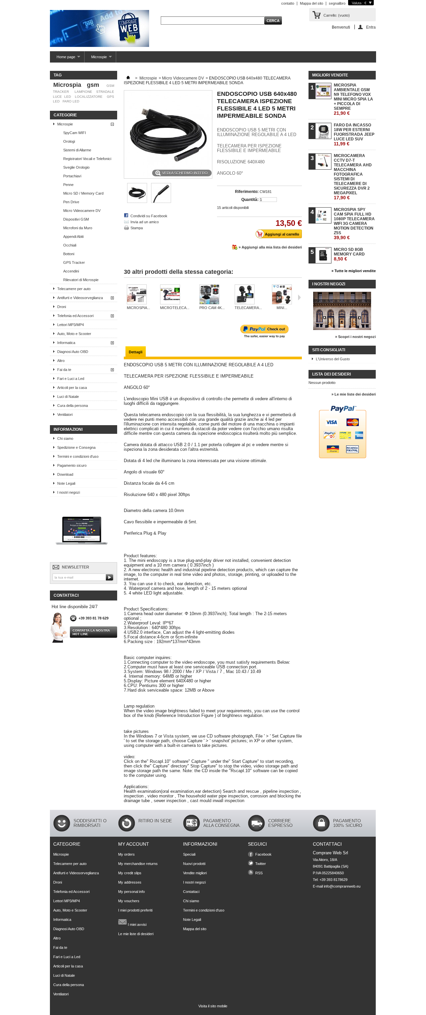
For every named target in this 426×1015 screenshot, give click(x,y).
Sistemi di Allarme (77, 150)
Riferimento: (247, 191)
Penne (68, 185)
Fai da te (64, 370)
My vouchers (128, 901)
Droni (61, 307)
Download (65, 474)
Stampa (136, 228)
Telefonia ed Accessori (75, 316)
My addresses (129, 882)
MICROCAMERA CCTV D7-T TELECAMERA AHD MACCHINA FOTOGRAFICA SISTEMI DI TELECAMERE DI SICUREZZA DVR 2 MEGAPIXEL (353, 176)
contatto (287, 3)
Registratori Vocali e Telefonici (87, 159)
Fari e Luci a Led (70, 379)
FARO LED (71, 101)
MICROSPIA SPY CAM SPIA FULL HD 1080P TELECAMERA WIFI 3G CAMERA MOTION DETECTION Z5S (354, 223)
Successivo (299, 297)
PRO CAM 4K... (212, 308)
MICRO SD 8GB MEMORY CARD (349, 254)
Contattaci (191, 892)
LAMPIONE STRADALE (94, 91)
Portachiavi (72, 176)
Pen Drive (71, 202)
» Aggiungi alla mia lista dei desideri (270, 247)
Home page (62, 59)
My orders (126, 854)
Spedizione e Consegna (76, 447)
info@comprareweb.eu (342, 886)
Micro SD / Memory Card (83, 193)
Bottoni (68, 254)
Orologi (69, 141)
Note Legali (66, 483)
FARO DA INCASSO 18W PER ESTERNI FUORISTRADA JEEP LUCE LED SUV (354, 134)
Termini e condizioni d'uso (78, 456)
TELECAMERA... (248, 308)
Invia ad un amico (144, 222)
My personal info (131, 892)
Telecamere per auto (74, 289)
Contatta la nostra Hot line (91, 632)
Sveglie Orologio (76, 167)
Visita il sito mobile (212, 1006)
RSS (259, 873)
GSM (110, 85)
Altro (61, 361)
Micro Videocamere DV (82, 211)
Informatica (66, 343)
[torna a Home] (128, 78)
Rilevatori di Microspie (81, 280)
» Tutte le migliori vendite (353, 271)
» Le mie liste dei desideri (353, 394)
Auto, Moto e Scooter (74, 334)
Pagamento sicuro (72, 465)
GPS (110, 96)
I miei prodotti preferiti (135, 910)
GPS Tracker (74, 262)
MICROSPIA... (138, 308)
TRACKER (61, 91)
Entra (371, 27)
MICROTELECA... (174, 308)
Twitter (260, 864)
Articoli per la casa (72, 388)
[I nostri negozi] (342, 329)
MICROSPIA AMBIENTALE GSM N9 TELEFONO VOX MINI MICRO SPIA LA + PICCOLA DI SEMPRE (353, 99)
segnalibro (337, 3)
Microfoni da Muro (77, 228)
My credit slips (129, 873)
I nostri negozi (68, 492)
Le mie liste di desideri (135, 934)
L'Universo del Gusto (333, 359)
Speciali (189, 854)
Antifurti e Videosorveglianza (80, 298)
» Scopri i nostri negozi (355, 337)
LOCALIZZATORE (89, 96)
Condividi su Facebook (148, 216)
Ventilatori (65, 415)
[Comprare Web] (99, 29)
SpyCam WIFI (74, 133)
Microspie (96, 59)
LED (56, 101)
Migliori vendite (330, 75)
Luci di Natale (68, 397)
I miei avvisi (136, 925)
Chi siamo (65, 438)
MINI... (282, 308)
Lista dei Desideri (331, 374)
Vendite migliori (195, 873)
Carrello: (336, 15)
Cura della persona (72, 406)
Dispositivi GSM (76, 219)
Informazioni (68, 429)
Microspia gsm (76, 85)
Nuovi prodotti (194, 864)
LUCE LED (62, 96)
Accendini (71, 271)
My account (133, 844)
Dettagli (135, 352)
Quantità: (250, 199)
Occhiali (69, 245)
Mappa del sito (311, 3)
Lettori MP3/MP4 (70, 325)
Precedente (125, 297)
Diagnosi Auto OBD (72, 352)
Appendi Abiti (73, 237)
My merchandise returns (138, 864)
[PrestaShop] (81, 556)
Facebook (263, 854)
